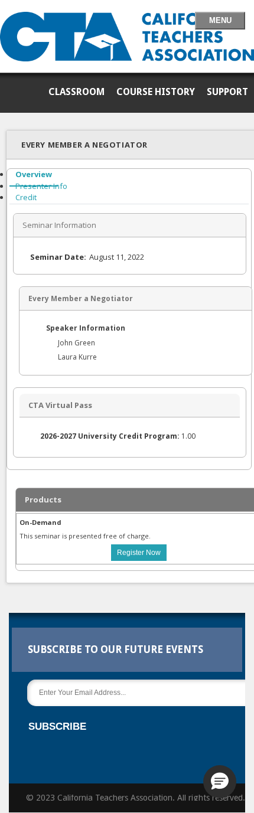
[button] (219, 781)
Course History (155, 91)
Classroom (76, 91)
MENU (220, 20)
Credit (26, 197)
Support (227, 91)
